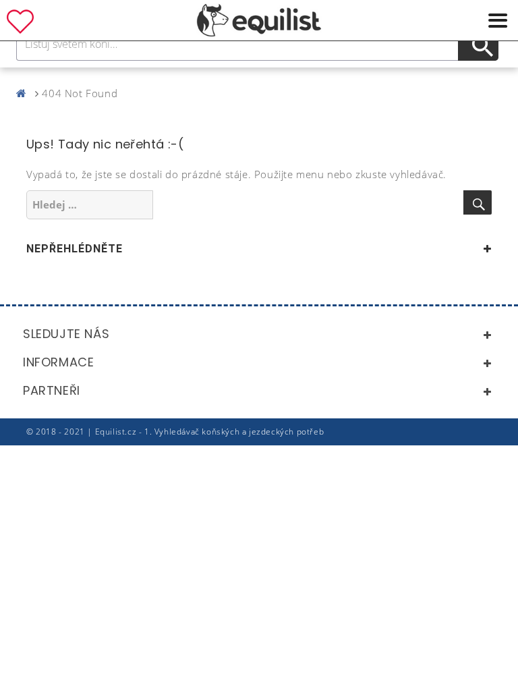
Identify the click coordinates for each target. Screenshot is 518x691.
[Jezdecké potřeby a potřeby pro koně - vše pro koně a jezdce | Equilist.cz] (24, 93)
